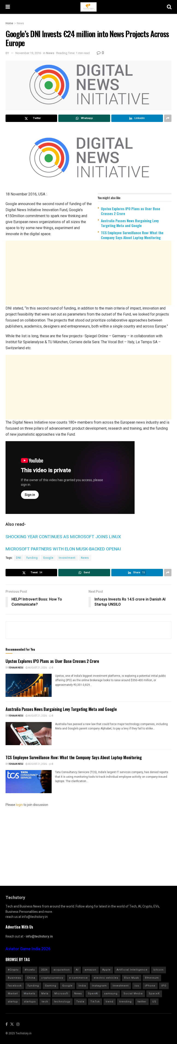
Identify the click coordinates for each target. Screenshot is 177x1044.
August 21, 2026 (37, 667)
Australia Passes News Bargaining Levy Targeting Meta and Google (130, 223)
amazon (90, 970)
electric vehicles (106, 978)
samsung (111, 993)
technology (62, 1002)
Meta (44, 993)
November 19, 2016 (28, 53)
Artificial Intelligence (132, 970)
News (20, 23)
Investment (67, 558)
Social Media (133, 993)
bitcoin (158, 970)
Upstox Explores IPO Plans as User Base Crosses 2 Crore (130, 211)
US (154, 1002)
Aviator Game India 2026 (28, 949)
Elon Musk (131, 978)
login (19, 804)
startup (13, 1002)
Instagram (99, 986)
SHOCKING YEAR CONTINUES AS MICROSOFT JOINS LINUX (63, 537)
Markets (29, 993)
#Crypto (13, 970)
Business (14, 978)
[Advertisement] (88, 279)
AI (77, 970)
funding (32, 558)
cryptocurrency (52, 978)
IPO (163, 986)
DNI (18, 558)
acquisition (61, 970)
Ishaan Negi (16, 667)
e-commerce (78, 978)
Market (13, 993)
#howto (30, 970)
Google (48, 558)
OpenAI (93, 993)
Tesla (80, 1002)
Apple (106, 970)
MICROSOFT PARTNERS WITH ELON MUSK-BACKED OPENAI (63, 549)
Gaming (50, 986)
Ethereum (152, 978)
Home (9, 23)
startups (30, 1002)
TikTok (95, 1002)
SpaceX (154, 993)
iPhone (150, 986)
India (82, 986)
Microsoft (61, 993)
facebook (15, 986)
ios (137, 986)
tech (45, 1002)
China (31, 978)
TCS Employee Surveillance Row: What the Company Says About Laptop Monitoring (132, 235)
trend (109, 1002)
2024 (44, 970)
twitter (142, 1002)
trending (125, 1002)
